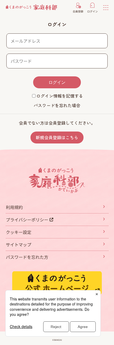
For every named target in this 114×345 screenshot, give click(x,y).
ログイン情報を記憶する (59, 96)
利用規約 (14, 207)
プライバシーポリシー (27, 219)
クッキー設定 (18, 232)
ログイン (57, 82)
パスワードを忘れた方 (27, 257)
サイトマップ (18, 244)
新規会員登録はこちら (57, 137)
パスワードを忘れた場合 (57, 105)
